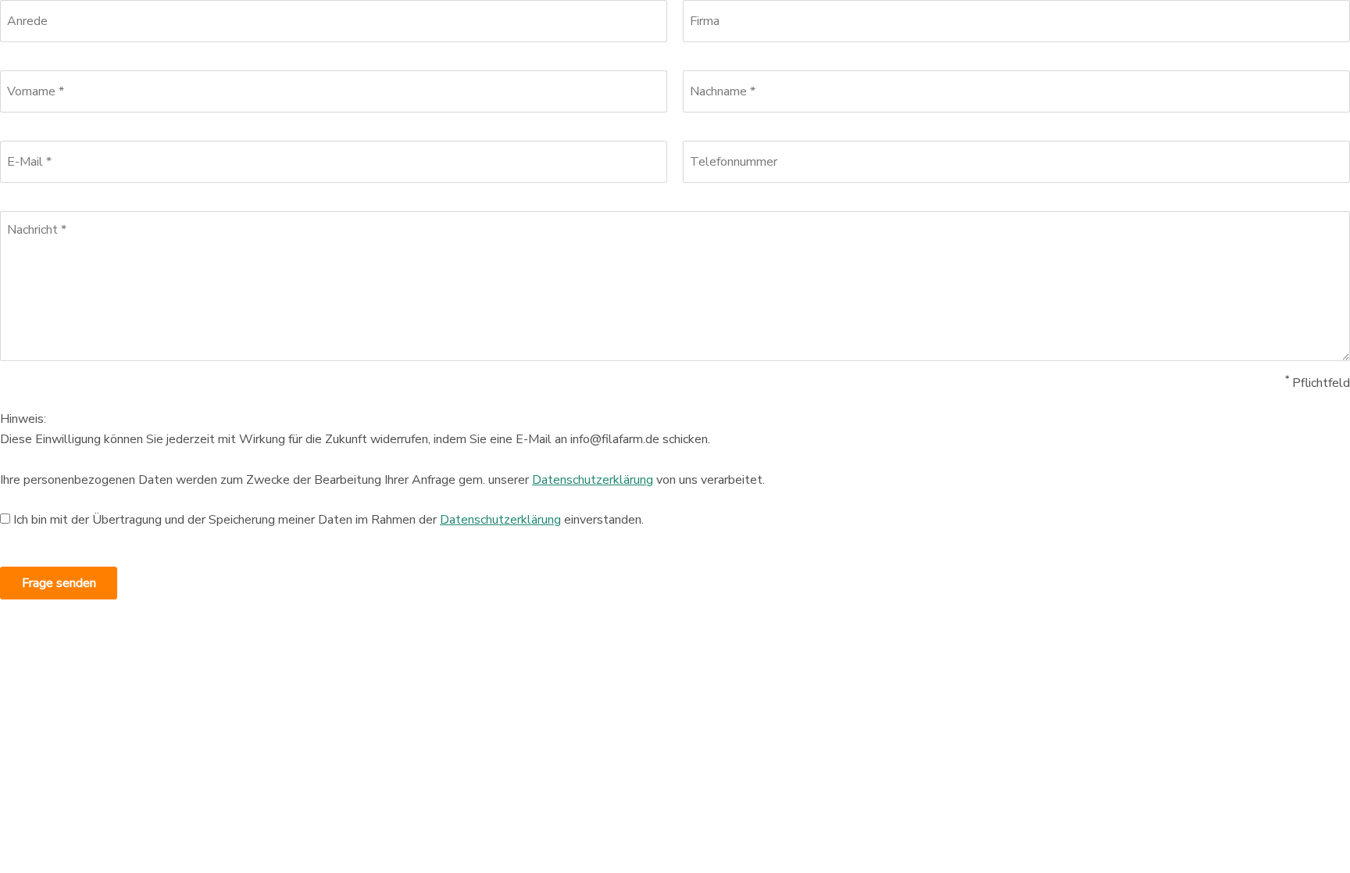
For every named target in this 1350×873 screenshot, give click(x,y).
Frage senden (59, 583)
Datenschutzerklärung (592, 479)
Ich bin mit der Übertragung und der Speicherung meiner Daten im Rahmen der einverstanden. (328, 519)
